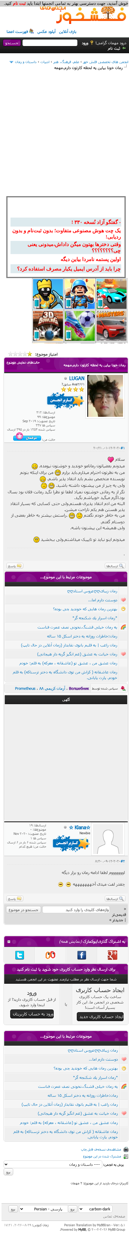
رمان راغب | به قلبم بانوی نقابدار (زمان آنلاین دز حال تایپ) (69, 645)
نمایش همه (70, 941)
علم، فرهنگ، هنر (66, 62)
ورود (85, 42)
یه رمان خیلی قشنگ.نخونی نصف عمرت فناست (77, 627)
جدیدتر (117, 919)
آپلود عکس (47, 31)
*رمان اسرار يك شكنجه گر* (94, 617)
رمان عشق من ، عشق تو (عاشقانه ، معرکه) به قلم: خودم (68, 663)
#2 (123, 861)
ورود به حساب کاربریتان (33, 1013)
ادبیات (45, 62)
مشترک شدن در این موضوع (102, 1156)
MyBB (82, 1229)
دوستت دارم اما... (102, 599)
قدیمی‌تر (119, 914)
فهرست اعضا (17, 31)
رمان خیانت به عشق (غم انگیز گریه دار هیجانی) (77, 654)
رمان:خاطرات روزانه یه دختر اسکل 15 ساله (82, 636)
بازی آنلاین (67, 31)
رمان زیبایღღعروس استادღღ (92, 590)
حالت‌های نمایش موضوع (23, 362)
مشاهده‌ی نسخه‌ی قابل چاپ (101, 1149)
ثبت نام (114, 48)
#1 (123, 448)
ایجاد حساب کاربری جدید (101, 1016)
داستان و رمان (26, 62)
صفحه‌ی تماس (114, 1216)
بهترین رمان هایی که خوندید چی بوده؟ (85, 608)
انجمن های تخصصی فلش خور (105, 62)
